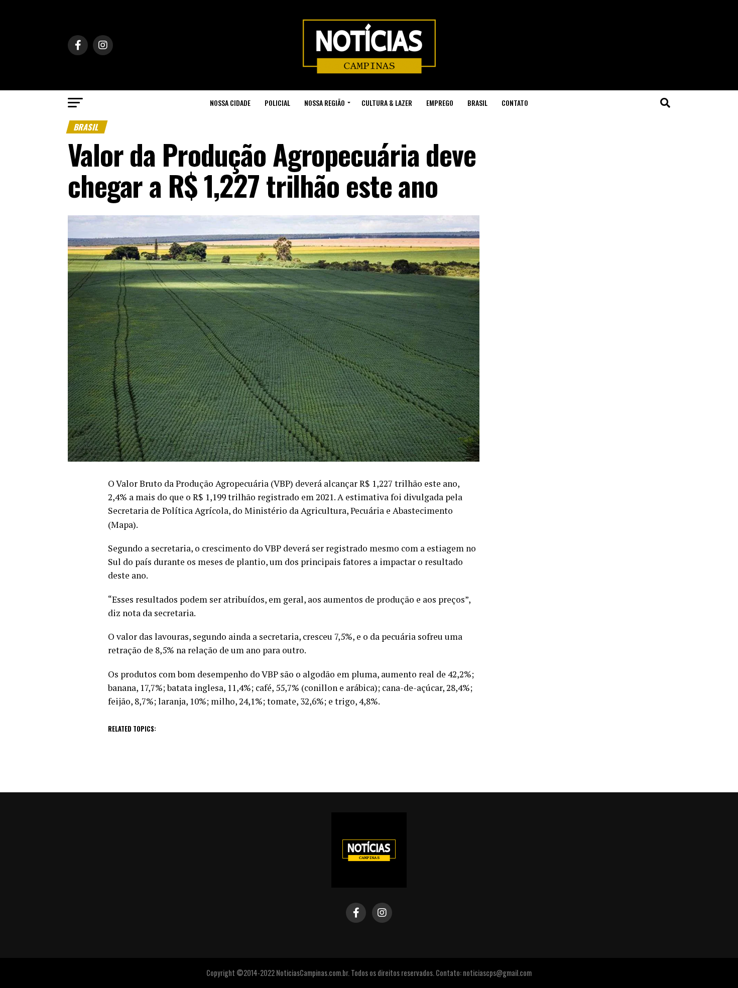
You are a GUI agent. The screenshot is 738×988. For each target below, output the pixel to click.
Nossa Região (324, 102)
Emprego (439, 102)
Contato (515, 102)
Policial (277, 102)
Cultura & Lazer (386, 102)
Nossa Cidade (230, 102)
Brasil (477, 102)
